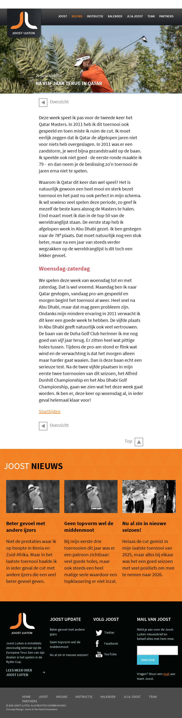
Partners (166, 16)
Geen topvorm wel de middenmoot (88, 526)
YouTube (110, 654)
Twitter (109, 632)
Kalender (115, 16)
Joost (62, 16)
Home (26, 696)
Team (151, 16)
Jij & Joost (135, 16)
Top (128, 441)
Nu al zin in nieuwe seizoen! (69, 655)
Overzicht (59, 102)
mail (166, 674)
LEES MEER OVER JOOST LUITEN (19, 672)
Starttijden (49, 411)
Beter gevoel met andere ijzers (25, 526)
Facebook (111, 643)
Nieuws (77, 16)
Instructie (95, 16)
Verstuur (148, 660)
